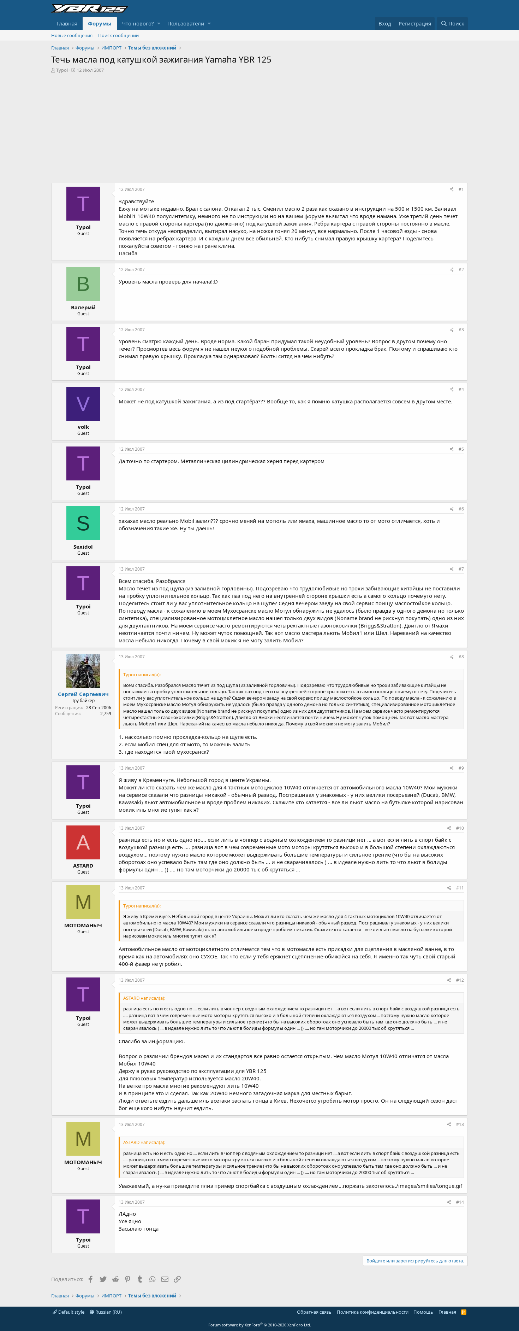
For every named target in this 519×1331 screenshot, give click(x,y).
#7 (461, 569)
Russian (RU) (108, 1312)
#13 (460, 1124)
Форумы (100, 23)
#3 (461, 330)
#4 (461, 389)
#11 (460, 888)
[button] (158, 23)
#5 (461, 449)
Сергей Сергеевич (83, 693)
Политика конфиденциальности (372, 1312)
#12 (460, 980)
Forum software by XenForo (259, 1324)
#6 (461, 509)
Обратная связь (314, 1312)
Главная (66, 23)
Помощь (423, 1312)
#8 (461, 657)
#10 (460, 828)
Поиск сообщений (118, 35)
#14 (460, 1202)
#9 (461, 768)
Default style (70, 1312)
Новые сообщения (72, 35)
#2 (461, 270)
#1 (461, 189)
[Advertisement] (259, 126)
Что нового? (138, 23)
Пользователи (185, 23)
